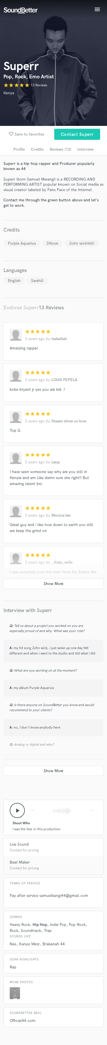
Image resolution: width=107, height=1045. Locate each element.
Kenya (8, 93)
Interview (85, 149)
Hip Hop (40, 924)
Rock (14, 930)
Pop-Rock (77, 924)
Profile (19, 149)
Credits (37, 149)
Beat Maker (20, 862)
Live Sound (19, 844)
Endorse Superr (21, 307)
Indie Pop (58, 924)
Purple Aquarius (22, 243)
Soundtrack (31, 930)
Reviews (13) (60, 149)
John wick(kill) (81, 243)
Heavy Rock (20, 924)
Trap (48, 930)
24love (52, 243)
